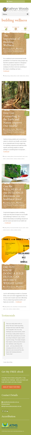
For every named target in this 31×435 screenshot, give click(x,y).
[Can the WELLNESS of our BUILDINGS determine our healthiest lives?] (15, 173)
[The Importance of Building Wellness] (15, 29)
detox (11, 306)
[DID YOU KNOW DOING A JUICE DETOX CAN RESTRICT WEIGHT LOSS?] (15, 249)
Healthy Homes (22, 75)
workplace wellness (20, 158)
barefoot (5, 156)
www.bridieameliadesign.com (19, 431)
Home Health (7, 288)
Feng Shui (17, 50)
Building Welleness (8, 50)
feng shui (20, 227)
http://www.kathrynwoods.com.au (12, 406)
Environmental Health (18, 156)
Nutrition (10, 51)
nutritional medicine (9, 158)
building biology (7, 75)
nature (26, 156)
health (18, 75)
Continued (6, 71)
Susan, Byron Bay (7, 362)
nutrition (4, 158)
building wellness (13, 75)
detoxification (15, 306)
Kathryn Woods (10, 48)
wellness (27, 75)
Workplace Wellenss (18, 51)
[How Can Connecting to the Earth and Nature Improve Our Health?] (15, 95)
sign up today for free (11, 387)
